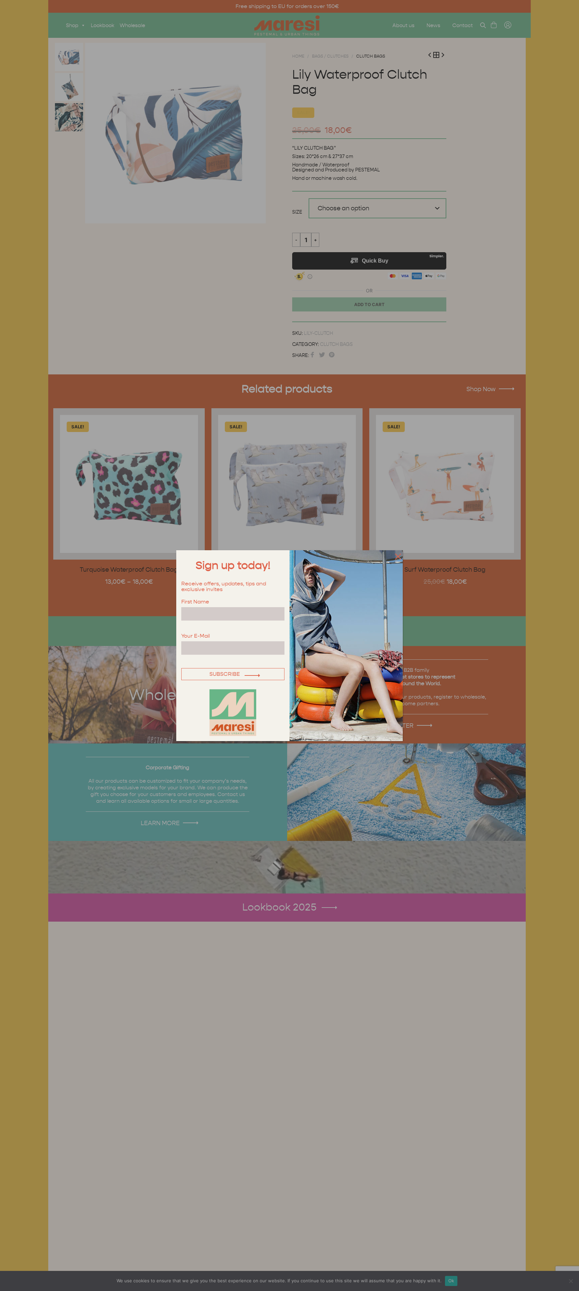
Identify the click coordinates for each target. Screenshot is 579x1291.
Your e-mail (195, 636)
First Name (195, 602)
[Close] (396, 556)
